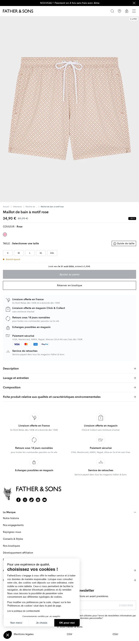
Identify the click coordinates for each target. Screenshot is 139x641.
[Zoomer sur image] (69, 109)
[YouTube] (44, 500)
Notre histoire (11, 518)
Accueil (6, 207)
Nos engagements (13, 525)
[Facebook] (18, 500)
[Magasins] (119, 11)
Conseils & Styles (13, 538)
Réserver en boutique (69, 285)
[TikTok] (31, 500)
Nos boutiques (11, 545)
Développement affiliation (18, 552)
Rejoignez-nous (12, 532)
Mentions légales (23, 634)
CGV (69, 634)
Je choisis (41, 622)
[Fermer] (134, 3)
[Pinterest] (38, 500)
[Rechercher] (112, 11)
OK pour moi (67, 622)
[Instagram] (25, 500)
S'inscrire (126, 605)
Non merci (16, 622)
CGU (115, 634)
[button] (7, 634)
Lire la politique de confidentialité (23, 611)
